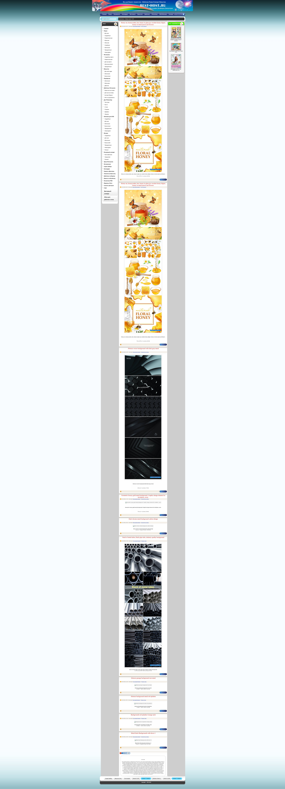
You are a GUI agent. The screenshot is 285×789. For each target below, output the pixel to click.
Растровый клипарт (109, 152)
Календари (125, 14)
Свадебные (108, 35)
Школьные (107, 47)
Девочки (107, 85)
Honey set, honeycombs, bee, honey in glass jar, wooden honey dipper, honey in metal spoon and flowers (143, 23)
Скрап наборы (108, 166)
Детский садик (108, 71)
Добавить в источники (178, 14)
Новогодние (108, 52)
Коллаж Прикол (109, 95)
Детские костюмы (109, 92)
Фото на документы (110, 97)
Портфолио (117, 14)
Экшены (107, 114)
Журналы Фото (108, 183)
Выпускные (107, 76)
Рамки (110, 14)
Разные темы (143, 681)
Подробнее (162, 179)
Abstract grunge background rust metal (143, 678)
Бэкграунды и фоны (145, 352)
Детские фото (108, 61)
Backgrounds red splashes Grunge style (143, 715)
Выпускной (107, 142)
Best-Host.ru (121, 18)
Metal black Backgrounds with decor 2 (143, 733)
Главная (104, 14)
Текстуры (107, 102)
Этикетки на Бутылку (109, 173)
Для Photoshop (108, 100)
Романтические (108, 38)
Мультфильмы (108, 154)
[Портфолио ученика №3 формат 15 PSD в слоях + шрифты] (176, 37)
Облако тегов (128, 18)
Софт (105, 188)
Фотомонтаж (107, 164)
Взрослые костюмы (110, 90)
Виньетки (140, 14)
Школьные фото (109, 64)
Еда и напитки (144, 26)
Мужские (107, 40)
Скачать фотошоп (109, 185)
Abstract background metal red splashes (143, 696)
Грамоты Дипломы (109, 171)
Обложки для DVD (109, 116)
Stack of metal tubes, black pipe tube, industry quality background (143, 537)
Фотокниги (132, 14)
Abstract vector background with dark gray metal (143, 348)
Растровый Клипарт (136, 681)
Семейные (107, 45)
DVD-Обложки (163, 14)
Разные (106, 149)
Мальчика (107, 83)
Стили (106, 107)
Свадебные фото (109, 57)
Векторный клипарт (136, 26)
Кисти (106, 104)
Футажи (106, 133)
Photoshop (154, 14)
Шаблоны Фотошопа (109, 88)
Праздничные (108, 50)
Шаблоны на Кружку (109, 176)
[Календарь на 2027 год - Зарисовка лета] (176, 67)
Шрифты (107, 111)
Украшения (107, 157)
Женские (107, 42)
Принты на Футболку (109, 178)
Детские (107, 33)
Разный (106, 159)
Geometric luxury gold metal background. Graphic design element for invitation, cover (143, 496)
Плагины (107, 109)
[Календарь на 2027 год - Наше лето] (176, 49)
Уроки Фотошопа (108, 161)
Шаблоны (147, 14)
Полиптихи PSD (108, 180)
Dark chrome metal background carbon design (143, 519)
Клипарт (171, 14)
